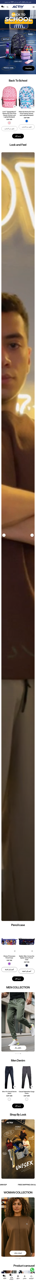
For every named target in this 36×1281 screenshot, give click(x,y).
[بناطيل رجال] (18, 1022)
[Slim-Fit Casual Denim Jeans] (9, 1077)
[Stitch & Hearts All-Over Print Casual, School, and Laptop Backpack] (27, 97)
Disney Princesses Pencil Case (9, 957)
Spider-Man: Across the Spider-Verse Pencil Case (26, 957)
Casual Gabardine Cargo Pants (26, 1092)
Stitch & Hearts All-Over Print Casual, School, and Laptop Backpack (27, 113)
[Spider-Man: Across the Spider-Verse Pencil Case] (27, 942)
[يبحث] (7, 7)
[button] (15, 1053)
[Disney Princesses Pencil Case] (9, 942)
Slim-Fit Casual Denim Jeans (9, 1092)
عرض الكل (18, 136)
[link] (18, 1149)
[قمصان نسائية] (18, 1227)
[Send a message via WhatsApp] (32, 1270)
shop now (29, 68)
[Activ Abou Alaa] (18, 7)
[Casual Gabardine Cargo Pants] (27, 1077)
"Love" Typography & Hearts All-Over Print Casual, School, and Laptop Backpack (9, 114)
